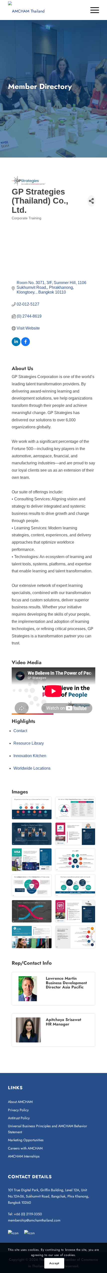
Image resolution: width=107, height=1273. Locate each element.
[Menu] (92, 10)
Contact (20, 731)
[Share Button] (91, 201)
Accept (54, 1263)
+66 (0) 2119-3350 (28, 1213)
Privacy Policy (18, 1109)
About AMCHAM (20, 1101)
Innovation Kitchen (29, 756)
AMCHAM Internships (24, 1156)
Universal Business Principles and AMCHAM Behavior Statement (47, 1128)
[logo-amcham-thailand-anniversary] (44, 10)
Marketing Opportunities (26, 1139)
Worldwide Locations (32, 768)
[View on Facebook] (25, 345)
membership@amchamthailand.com (34, 1220)
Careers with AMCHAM (25, 1148)
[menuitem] (92, 10)
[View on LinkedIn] (16, 345)
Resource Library (28, 743)
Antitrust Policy (19, 1117)
